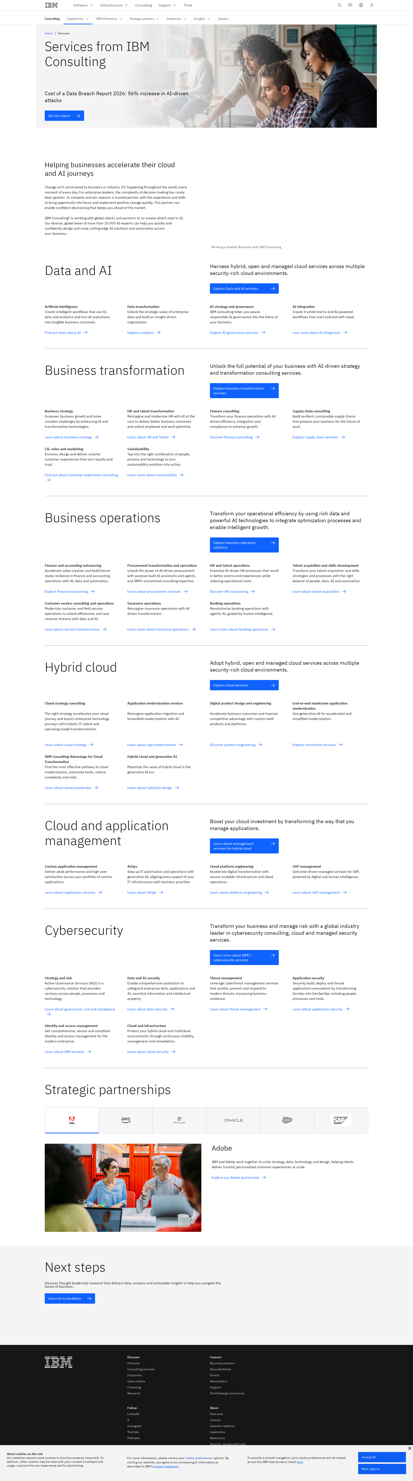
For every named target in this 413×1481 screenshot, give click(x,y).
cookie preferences (198, 1458)
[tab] (72, 1120)
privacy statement (166, 1466)
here (300, 1462)
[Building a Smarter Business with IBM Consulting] (290, 202)
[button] (361, 5)
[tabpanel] (206, 1182)
